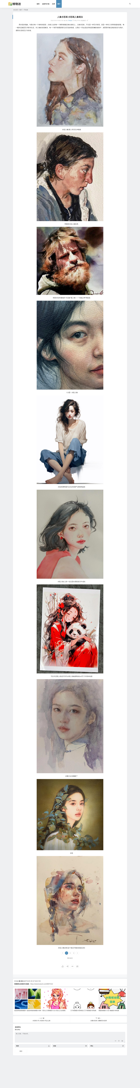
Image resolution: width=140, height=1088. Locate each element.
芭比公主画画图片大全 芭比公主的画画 (53, 1010)
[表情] (118, 1041)
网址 (91, 1046)
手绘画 (26, 10)
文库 (53, 4)
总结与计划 (45, 4)
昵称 (17, 1046)
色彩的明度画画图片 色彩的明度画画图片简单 (27, 1010)
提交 (21, 1051)
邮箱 (54, 1046)
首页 (38, 4)
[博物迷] (18, 4)
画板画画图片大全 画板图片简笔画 (109, 1010)
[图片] (122, 1041)
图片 (59, 4)
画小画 (21, 981)
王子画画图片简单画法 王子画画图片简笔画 (83, 1010)
